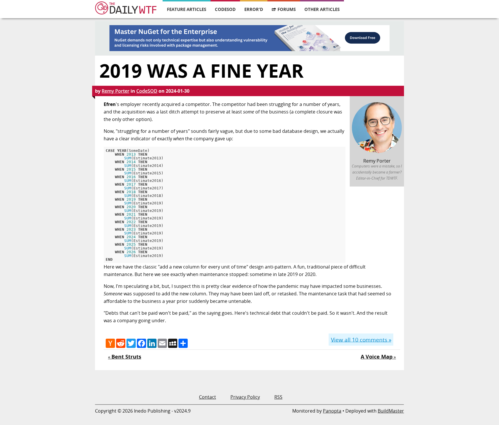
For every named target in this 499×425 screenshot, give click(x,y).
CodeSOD (225, 9)
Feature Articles (186, 9)
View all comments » (361, 339)
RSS (278, 397)
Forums (287, 9)
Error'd (253, 9)
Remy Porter (115, 91)
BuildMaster (391, 411)
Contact (207, 397)
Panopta (332, 411)
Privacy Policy (245, 397)
